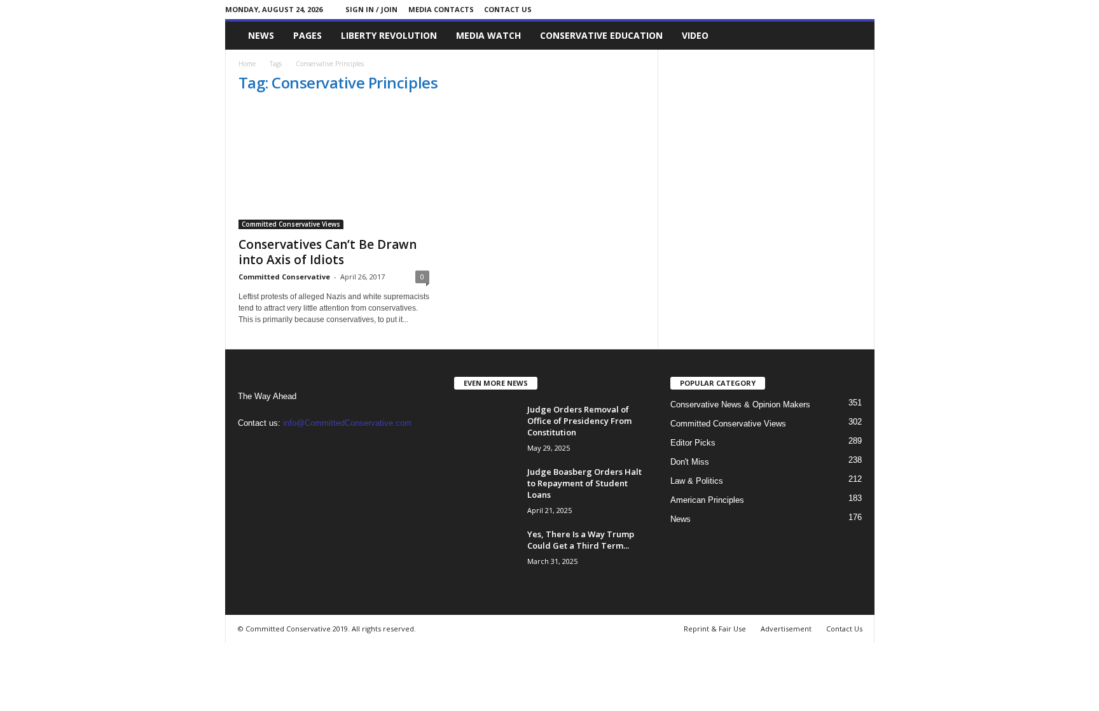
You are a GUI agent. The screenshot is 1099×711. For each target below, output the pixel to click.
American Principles (707, 500)
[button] (855, 36)
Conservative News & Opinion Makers (740, 404)
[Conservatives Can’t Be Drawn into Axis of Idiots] (333, 167)
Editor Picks (692, 442)
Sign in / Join (371, 9)
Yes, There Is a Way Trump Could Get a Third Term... (580, 539)
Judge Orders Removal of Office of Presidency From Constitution (579, 421)
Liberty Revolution (389, 35)
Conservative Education (601, 35)
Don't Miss (689, 462)
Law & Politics (696, 481)
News (261, 35)
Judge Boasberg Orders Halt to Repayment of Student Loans (584, 483)
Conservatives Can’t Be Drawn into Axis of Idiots (327, 252)
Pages (307, 35)
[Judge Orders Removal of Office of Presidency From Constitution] (486, 427)
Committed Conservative (284, 276)
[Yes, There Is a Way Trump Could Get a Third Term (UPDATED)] (486, 552)
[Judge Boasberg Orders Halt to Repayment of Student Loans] (486, 490)
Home (247, 63)
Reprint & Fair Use (715, 628)
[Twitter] (865, 9)
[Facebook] (845, 9)
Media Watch (488, 35)
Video (695, 35)
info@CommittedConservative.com (347, 423)
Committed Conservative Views (291, 224)
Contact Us (508, 9)
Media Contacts (441, 9)
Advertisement (786, 628)
